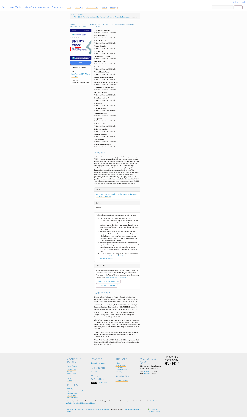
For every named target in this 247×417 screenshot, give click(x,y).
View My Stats (102, 383)
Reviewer (70, 371)
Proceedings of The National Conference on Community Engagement (33, 7)
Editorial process (121, 372)
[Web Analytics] (94, 383)
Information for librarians (95, 371)
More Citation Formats (107, 281)
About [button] (112, 7)
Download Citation (105, 285)
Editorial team (71, 369)
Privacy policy (71, 395)
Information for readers (98, 363)
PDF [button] (80, 62)
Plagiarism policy (72, 393)
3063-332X (147, 371)
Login (243, 2)
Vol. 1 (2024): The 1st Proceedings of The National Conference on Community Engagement (102, 17)
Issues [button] (77, 7)
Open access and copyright (75, 391)
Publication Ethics (72, 397)
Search (104, 7)
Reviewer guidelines (122, 380)
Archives (80, 15)
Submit (118, 363)
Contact (69, 380)
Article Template (72, 366)
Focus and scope (121, 365)
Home (69, 7)
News (69, 378)
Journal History (71, 374)
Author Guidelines (121, 370)
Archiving (70, 389)
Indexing (69, 376)
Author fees (119, 367)
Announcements (92, 7)
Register (235, 2)
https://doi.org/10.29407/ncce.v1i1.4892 (117, 277)
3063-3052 (147, 374)
